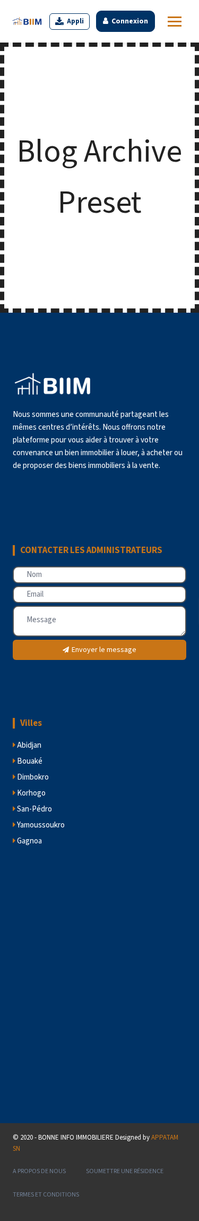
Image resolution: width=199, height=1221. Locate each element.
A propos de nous (39, 1171)
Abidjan (28, 745)
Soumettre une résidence (124, 1171)
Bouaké (28, 761)
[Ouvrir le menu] (174, 21)
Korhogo (30, 793)
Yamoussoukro (40, 825)
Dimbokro (32, 777)
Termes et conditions (46, 1194)
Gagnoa (28, 841)
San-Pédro (33, 809)
